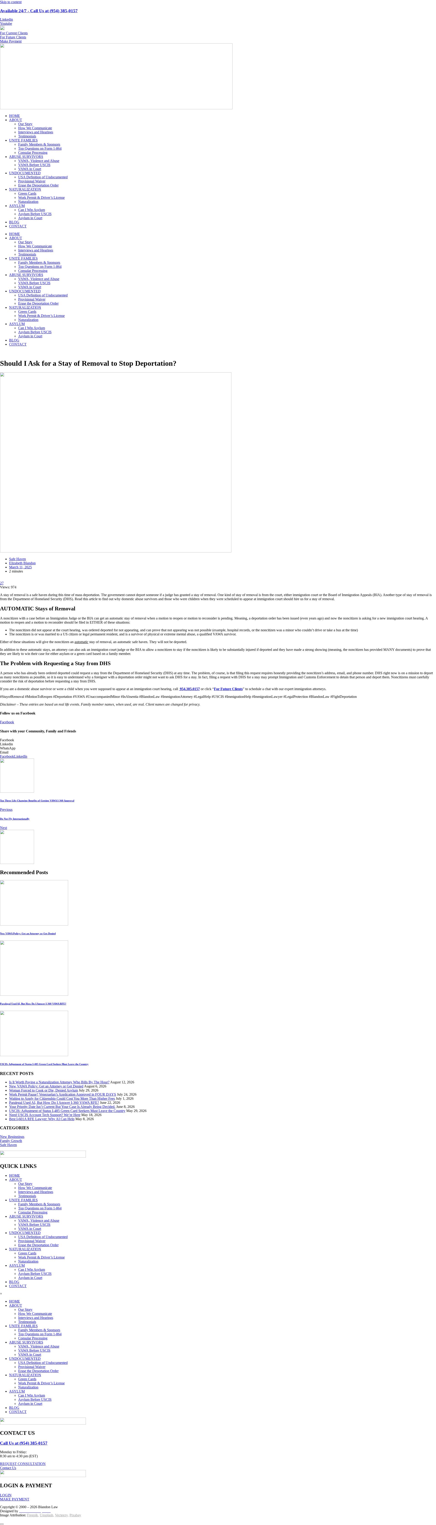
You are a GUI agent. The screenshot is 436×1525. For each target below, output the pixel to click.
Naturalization (28, 202)
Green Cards (27, 193)
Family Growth (11, 1141)
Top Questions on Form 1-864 (40, 148)
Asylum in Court (30, 218)
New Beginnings (12, 1137)
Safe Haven (17, 559)
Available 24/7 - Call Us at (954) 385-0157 (39, 10)
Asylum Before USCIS (35, 214)
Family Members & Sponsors (39, 144)
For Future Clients (228, 689)
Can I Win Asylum (31, 210)
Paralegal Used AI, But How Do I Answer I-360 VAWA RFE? (54, 1103)
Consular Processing (32, 152)
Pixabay (75, 1515)
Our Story (25, 124)
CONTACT (18, 226)
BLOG (14, 222)
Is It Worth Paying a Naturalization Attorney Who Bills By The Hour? (59, 1082)
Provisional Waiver (31, 181)
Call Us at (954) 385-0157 (23, 1443)
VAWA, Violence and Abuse (38, 161)
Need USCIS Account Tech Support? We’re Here (44, 1115)
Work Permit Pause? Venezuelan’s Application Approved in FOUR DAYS (62, 1094)
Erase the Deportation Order (38, 185)
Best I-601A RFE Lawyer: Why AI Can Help (41, 1119)
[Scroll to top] (2, 1524)
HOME (14, 116)
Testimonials (27, 136)
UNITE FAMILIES (23, 140)
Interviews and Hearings (35, 132)
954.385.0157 (189, 689)
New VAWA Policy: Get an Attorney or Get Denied (46, 1086)
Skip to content (11, 2)
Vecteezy (61, 1515)
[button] (218, 740)
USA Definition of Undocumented (43, 177)
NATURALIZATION (25, 189)
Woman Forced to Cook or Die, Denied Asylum (43, 1090)
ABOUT (15, 120)
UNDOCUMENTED (25, 173)
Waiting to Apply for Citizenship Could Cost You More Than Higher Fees (62, 1098)
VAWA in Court (29, 169)
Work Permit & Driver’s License (41, 197)
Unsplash (46, 1515)
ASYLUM (17, 206)
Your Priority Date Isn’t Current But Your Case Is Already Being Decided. (62, 1107)
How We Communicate (35, 128)
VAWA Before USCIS (34, 165)
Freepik (32, 1515)
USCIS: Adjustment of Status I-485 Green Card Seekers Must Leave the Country (67, 1111)
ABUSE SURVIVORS (26, 157)
